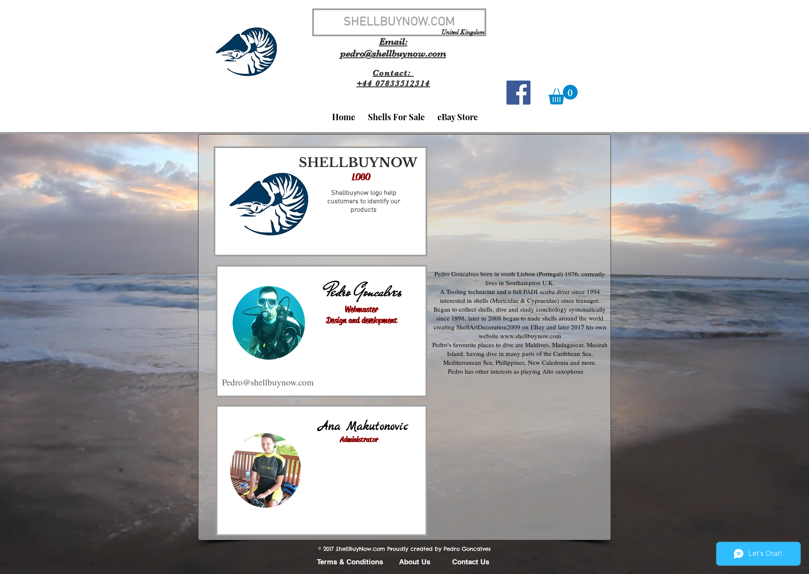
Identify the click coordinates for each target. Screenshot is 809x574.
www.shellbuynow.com (530, 335)
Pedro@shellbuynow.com (267, 382)
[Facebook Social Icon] (518, 93)
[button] (563, 95)
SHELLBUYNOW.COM (399, 22)
